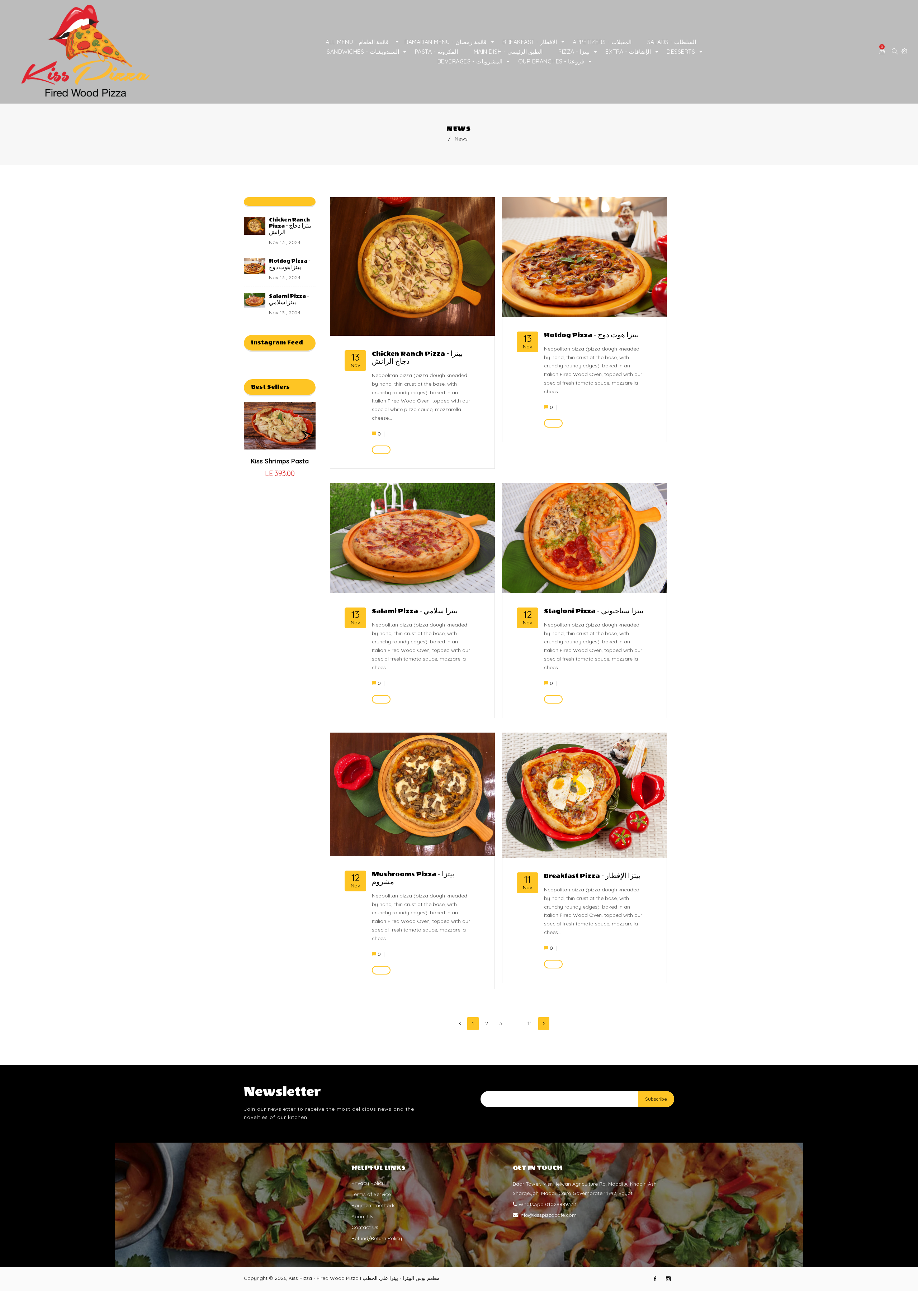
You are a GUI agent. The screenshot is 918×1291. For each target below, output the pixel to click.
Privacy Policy (368, 1183)
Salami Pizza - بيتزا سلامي (289, 299)
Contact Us (364, 1227)
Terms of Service (371, 1194)
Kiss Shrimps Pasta (280, 461)
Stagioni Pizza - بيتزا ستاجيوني (594, 611)
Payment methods (373, 1205)
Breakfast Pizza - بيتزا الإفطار (592, 876)
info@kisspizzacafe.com (548, 1215)
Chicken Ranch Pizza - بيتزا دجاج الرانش (290, 226)
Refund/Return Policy (376, 1238)
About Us (362, 1216)
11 (529, 1023)
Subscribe (656, 1099)
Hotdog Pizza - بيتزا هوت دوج (290, 264)
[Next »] (543, 1023)
